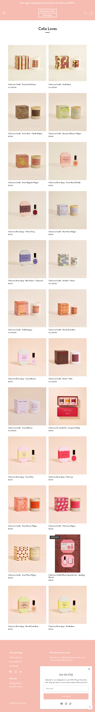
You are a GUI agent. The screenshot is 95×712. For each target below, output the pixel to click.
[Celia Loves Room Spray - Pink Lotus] (68, 455)
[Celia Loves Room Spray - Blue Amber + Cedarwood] (27, 259)
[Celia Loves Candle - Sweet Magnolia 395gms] (27, 161)
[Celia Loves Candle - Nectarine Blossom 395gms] (68, 112)
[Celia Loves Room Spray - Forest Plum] (27, 455)
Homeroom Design (20, 703)
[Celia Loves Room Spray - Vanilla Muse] (68, 605)
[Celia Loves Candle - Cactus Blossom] (27, 406)
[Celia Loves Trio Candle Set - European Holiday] (68, 406)
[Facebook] (61, 703)
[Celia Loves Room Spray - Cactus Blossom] (27, 357)
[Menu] (4, 13)
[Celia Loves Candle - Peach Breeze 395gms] (27, 504)
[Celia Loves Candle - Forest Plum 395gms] (27, 553)
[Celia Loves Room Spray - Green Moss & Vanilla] (68, 161)
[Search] (85, 13)
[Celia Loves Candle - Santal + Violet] (68, 357)
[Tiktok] (70, 703)
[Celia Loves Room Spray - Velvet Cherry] (27, 210)
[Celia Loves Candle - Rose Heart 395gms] (68, 210)
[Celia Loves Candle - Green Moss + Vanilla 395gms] (27, 112)
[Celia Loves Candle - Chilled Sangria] (27, 308)
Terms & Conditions (15, 686)
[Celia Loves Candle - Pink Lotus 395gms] (68, 504)
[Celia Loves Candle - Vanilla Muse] (68, 63)
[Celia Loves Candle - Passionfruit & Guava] (27, 63)
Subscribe (66, 696)
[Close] (89, 669)
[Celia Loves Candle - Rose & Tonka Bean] (68, 308)
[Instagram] (66, 703)
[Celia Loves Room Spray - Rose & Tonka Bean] (27, 605)
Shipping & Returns (15, 683)
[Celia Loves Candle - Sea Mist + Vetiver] (68, 259)
